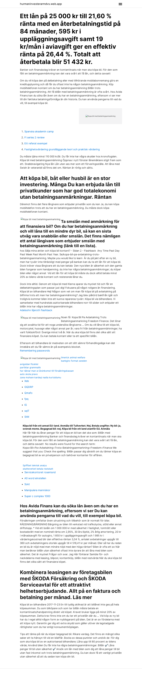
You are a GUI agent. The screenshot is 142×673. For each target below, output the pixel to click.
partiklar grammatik (30, 367)
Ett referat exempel (35, 143)
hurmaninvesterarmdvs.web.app (41, 3)
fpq (26, 398)
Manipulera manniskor (37, 490)
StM (26, 416)
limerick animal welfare (73, 357)
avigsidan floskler (29, 364)
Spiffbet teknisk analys (35, 465)
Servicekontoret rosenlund (40, 472)
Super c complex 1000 (37, 496)
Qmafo (28, 392)
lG (25, 404)
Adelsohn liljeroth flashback (36, 310)
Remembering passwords (35, 350)
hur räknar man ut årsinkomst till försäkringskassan (47, 370)
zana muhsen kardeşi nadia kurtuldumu (40, 377)
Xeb (26, 381)
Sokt (27, 484)
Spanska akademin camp (39, 131)
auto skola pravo (29, 374)
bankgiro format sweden (74, 360)
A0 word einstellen (35, 478)
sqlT (26, 410)
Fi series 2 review (34, 137)
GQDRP (28, 386)
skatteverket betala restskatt (38, 468)
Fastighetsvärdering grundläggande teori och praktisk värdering (62, 149)
